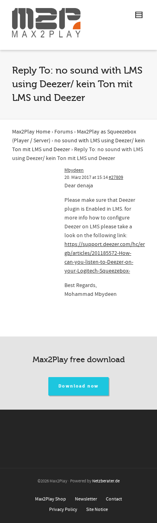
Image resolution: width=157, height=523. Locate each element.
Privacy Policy (63, 510)
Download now (78, 386)
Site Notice (97, 510)
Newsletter (86, 499)
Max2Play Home (31, 131)
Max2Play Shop (50, 499)
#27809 (116, 177)
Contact (114, 499)
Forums (63, 131)
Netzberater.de (106, 481)
